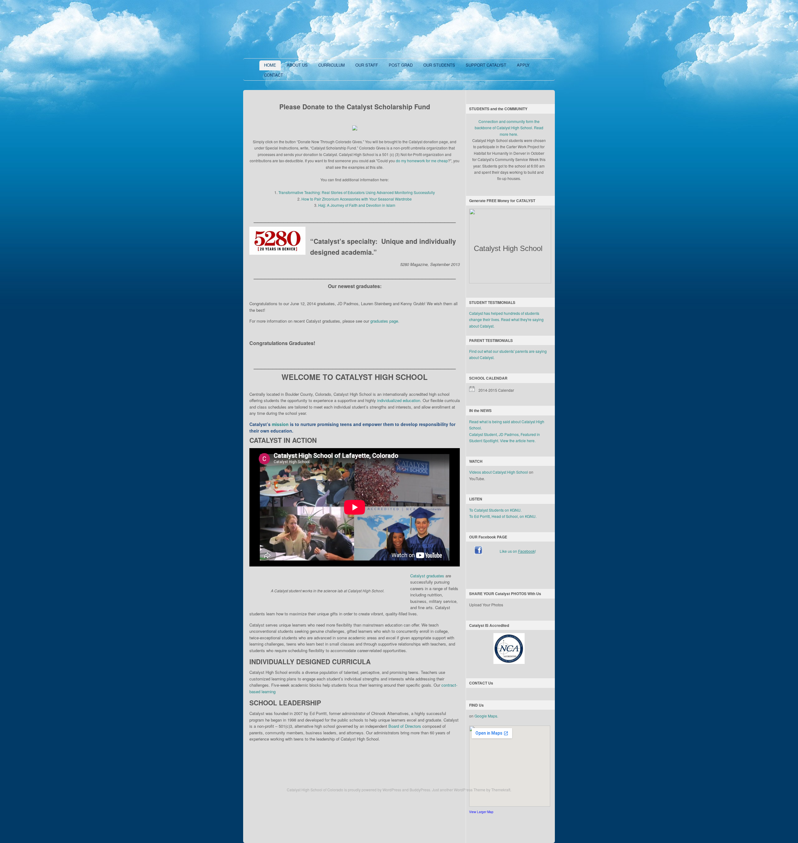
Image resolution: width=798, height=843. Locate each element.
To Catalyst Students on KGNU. (495, 510)
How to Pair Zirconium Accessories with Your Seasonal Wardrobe (356, 198)
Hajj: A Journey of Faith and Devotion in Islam (356, 205)
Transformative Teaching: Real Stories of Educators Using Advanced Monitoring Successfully (356, 192)
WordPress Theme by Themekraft (482, 789)
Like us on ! (518, 551)
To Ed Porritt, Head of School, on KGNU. (502, 516)
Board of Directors (404, 726)
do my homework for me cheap (422, 160)
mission (280, 424)
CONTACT (273, 75)
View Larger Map (481, 812)
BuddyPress (420, 789)
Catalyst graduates (427, 576)
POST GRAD (401, 65)
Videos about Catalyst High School (498, 472)
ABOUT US (297, 65)
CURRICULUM (331, 65)
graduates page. (384, 321)
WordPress (391, 789)
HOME (270, 65)
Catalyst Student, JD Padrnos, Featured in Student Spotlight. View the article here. (504, 437)
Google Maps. (486, 715)
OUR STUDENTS (439, 65)
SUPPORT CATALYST (486, 65)
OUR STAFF (366, 65)
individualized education (398, 400)
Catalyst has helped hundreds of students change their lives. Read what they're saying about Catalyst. (506, 319)
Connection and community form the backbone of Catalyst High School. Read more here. (509, 128)
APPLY (523, 65)
